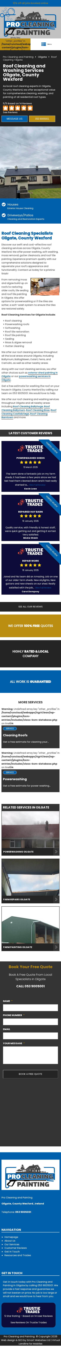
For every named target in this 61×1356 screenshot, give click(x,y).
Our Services (11, 1244)
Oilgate (42, 57)
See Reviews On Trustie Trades (29, 1322)
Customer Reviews (15, 1248)
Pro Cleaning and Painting (18, 57)
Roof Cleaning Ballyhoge (28, 406)
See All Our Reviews (30, 606)
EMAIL (6, 1029)
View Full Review (37, 484)
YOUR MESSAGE (14, 1043)
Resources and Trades (17, 1255)
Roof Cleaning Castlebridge (28, 412)
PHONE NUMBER (14, 1015)
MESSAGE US (15, 118)
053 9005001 (42, 118)
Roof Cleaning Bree (38, 410)
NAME (8, 1001)
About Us (9, 1240)
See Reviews (10, 112)
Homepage (11, 1237)
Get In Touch (12, 1251)
